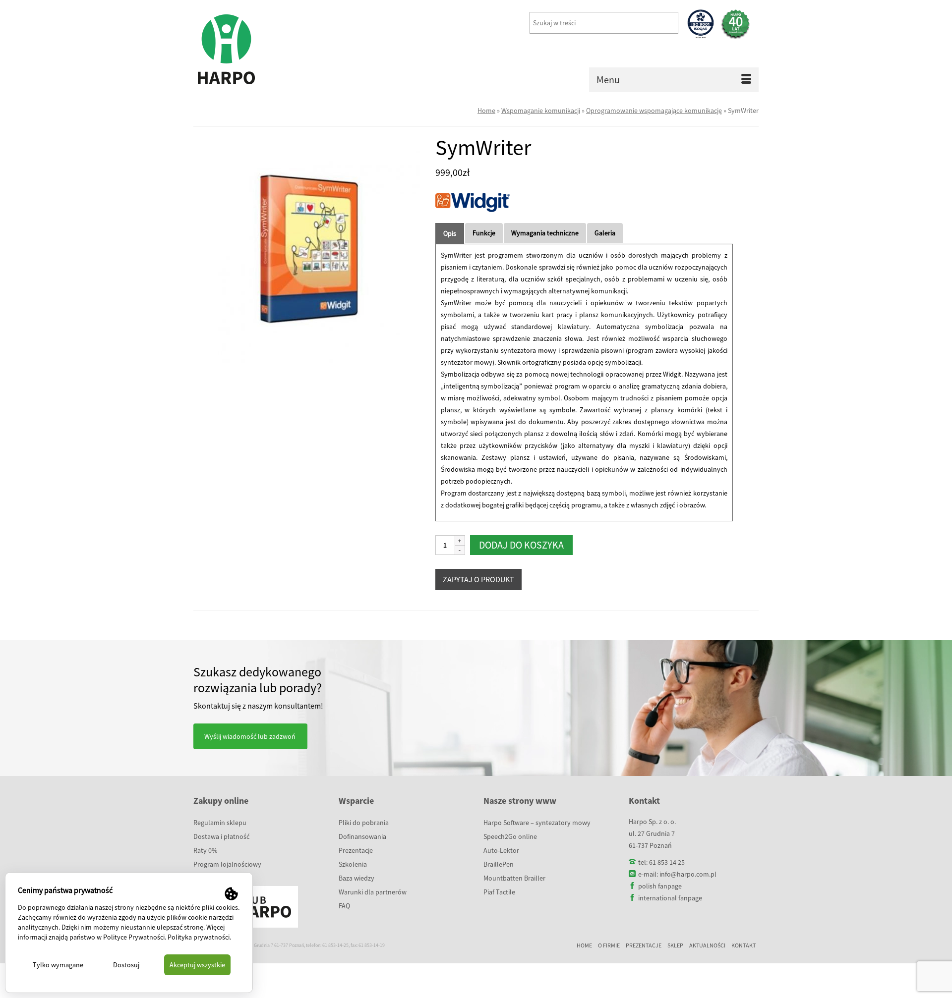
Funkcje (484, 232)
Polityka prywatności (199, 937)
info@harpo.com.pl (687, 874)
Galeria (605, 232)
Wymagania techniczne (545, 232)
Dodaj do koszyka (521, 545)
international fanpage (670, 897)
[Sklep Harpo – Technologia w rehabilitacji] (282, 49)
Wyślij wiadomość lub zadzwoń (250, 736)
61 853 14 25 (667, 862)
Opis (449, 233)
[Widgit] (472, 205)
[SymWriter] (307, 248)
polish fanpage (660, 886)
